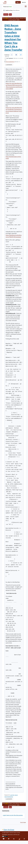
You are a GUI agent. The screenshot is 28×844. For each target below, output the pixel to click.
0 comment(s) (9, 64)
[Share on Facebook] (16, 54)
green (10, 6)
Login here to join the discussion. (13, 815)
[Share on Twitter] (20, 54)
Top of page (23, 822)
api (11, 795)
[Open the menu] (25, 6)
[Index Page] (4, 2)
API (15, 834)
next (10, 14)
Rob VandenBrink (10, 61)
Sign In (18, 2)
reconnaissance (8, 796)
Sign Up (24, 2)
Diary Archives (9, 829)
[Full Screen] (11, 54)
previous (6, 14)
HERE (6, 18)
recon (16, 795)
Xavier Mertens (16, 10)
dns (13, 795)
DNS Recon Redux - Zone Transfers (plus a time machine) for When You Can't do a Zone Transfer (13, 38)
